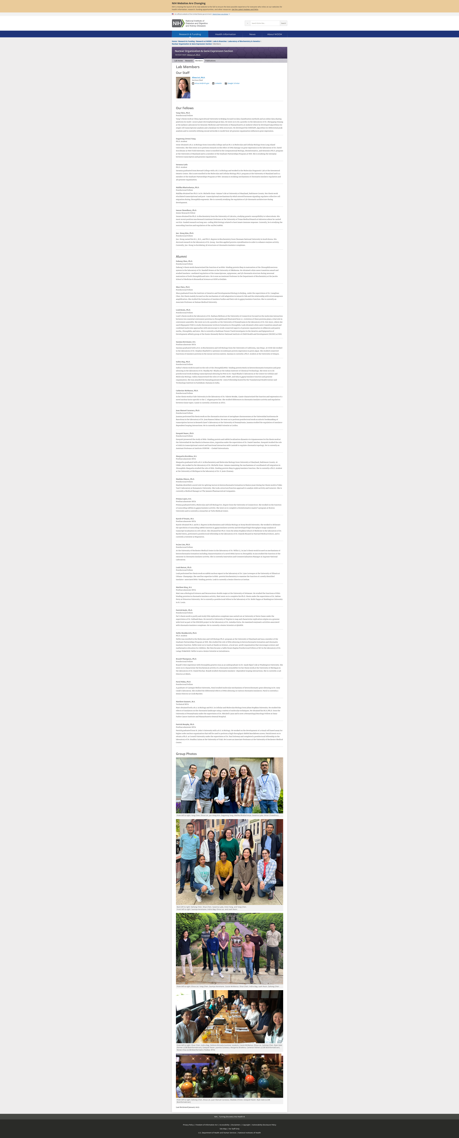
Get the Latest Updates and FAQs (245, 9)
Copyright (246, 1125)
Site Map (223, 1129)
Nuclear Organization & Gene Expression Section (204, 51)
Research (189, 60)
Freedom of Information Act (207, 1125)
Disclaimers (235, 1125)
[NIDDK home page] (190, 23)
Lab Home (178, 60)
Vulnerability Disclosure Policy (264, 1125)
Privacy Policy (188, 1125)
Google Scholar (234, 83)
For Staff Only (234, 1129)
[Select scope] (247, 23)
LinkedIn (218, 83)
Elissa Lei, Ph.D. (193, 55)
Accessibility (224, 1125)
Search (283, 23)
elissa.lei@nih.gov (202, 83)
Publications (210, 60)
